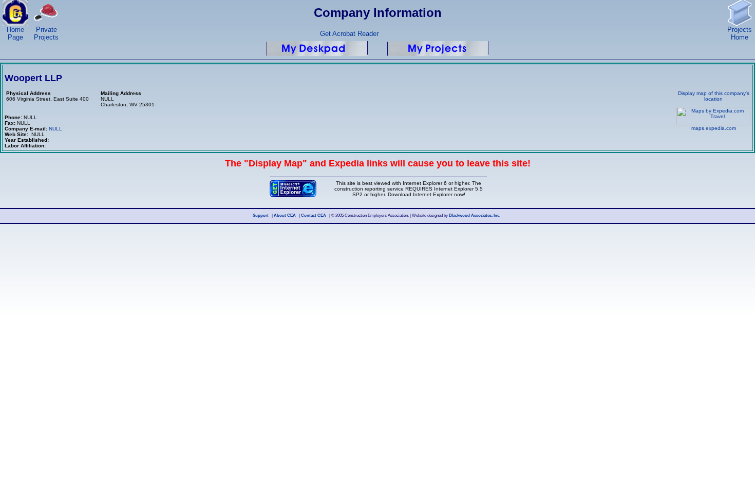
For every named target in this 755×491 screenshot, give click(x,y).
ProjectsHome (739, 33)
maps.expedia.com (713, 128)
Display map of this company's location (713, 96)
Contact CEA (313, 215)
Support (261, 215)
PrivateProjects (46, 33)
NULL (55, 128)
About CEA (285, 215)
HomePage (15, 33)
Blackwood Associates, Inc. (474, 215)
